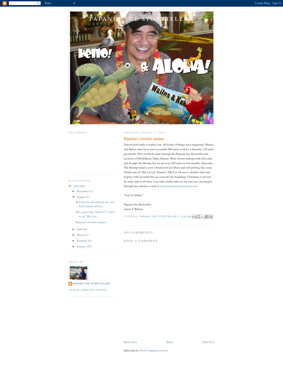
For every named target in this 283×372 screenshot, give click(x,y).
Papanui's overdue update (91, 222)
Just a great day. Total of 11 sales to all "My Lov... (95, 214)
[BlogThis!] (198, 216)
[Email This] (194, 216)
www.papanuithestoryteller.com (178, 186)
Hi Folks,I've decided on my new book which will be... (95, 204)
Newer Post (130, 342)
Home (169, 342)
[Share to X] (202, 216)
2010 (76, 186)
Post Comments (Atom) (154, 350)
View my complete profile (88, 290)
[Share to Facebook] (207, 216)
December (83, 191)
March (81, 235)
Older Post (208, 342)
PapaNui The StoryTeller (142, 18)
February (82, 241)
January (82, 246)
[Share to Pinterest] (211, 216)
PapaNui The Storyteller (91, 283)
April (80, 229)
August (81, 197)
